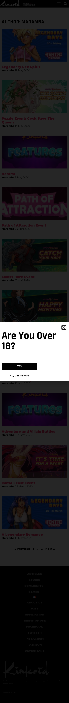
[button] (64, 327)
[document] (34, 351)
